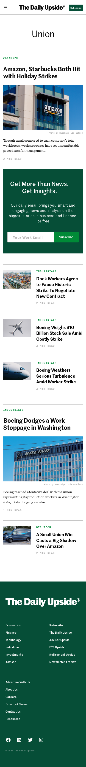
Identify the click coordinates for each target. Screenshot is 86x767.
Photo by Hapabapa (59, 133)
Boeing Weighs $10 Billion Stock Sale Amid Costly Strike (59, 333)
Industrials (46, 271)
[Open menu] (7, 7)
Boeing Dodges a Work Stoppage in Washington (37, 424)
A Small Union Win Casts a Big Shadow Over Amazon (56, 540)
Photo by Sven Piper (55, 484)
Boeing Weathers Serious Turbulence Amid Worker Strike (56, 376)
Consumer (10, 58)
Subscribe (66, 237)
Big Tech (43, 527)
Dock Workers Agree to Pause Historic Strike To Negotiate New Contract (57, 287)
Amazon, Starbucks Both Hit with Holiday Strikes (41, 72)
